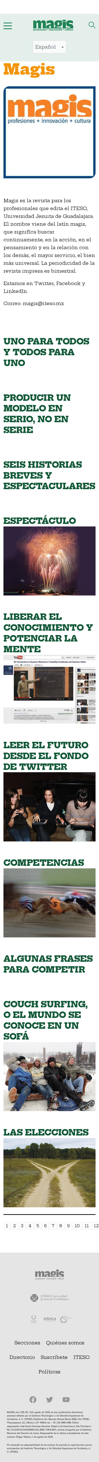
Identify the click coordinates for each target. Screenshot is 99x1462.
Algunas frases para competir (48, 964)
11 (87, 1225)
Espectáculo (39, 521)
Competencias (43, 863)
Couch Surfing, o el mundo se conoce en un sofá (45, 1020)
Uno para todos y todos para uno (46, 352)
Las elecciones (46, 1132)
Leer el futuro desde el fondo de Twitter (46, 756)
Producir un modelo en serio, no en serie (37, 414)
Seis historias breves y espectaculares (49, 475)
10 (77, 1225)
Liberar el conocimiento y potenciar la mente (48, 633)
